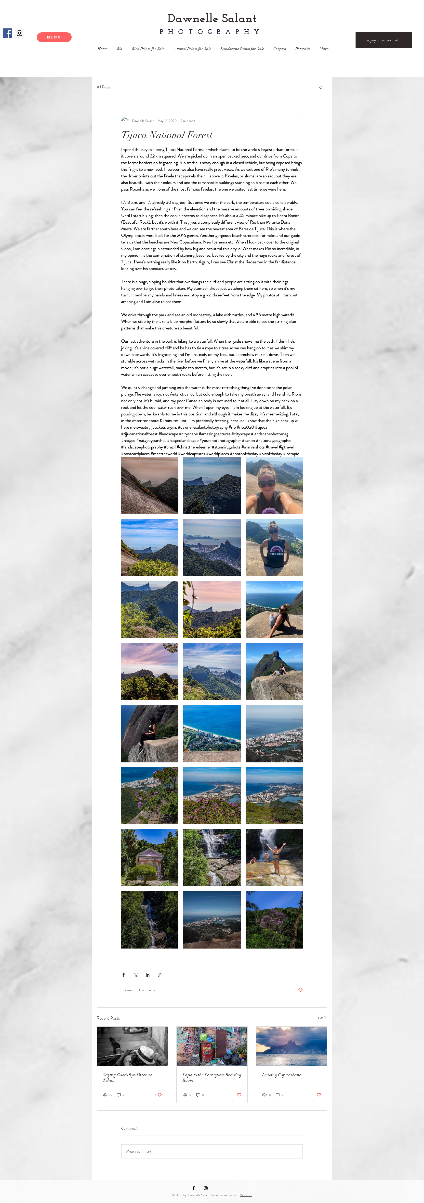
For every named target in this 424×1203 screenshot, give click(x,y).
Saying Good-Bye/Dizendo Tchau (127, 1077)
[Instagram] (19, 33)
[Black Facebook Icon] (193, 1188)
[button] (321, 87)
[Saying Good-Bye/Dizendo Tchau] (132, 1046)
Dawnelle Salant (212, 19)
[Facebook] (7, 33)
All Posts (104, 87)
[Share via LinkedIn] (147, 975)
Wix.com (246, 1194)
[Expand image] (149, 485)
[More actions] (300, 121)
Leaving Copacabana (282, 1075)
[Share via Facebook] (123, 975)
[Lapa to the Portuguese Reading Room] (212, 1046)
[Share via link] (159, 975)
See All (322, 1017)
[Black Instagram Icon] (205, 1188)
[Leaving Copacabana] (291, 1046)
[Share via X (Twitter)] (135, 975)
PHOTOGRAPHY (212, 32)
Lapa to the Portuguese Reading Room (212, 1077)
